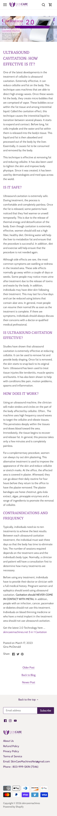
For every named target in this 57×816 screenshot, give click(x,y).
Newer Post (28, 682)
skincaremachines (31, 803)
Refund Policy (11, 746)
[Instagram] (10, 720)
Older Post (28, 667)
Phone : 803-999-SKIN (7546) (20, 766)
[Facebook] (5, 720)
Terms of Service (12, 756)
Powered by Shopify (13, 806)
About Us (8, 740)
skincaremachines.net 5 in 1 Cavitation (25, 632)
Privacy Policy (11, 751)
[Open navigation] (5, 4)
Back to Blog (28, 675)
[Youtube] (15, 720)
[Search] (43, 4)
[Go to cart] (50, 4)
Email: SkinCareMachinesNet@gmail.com (26, 761)
